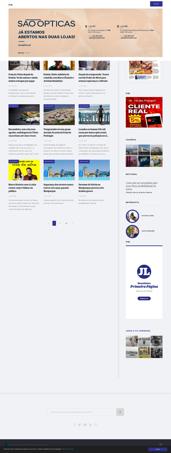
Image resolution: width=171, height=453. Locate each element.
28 (66, 223)
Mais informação (68, 449)
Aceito (158, 449)
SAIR (156, 4)
